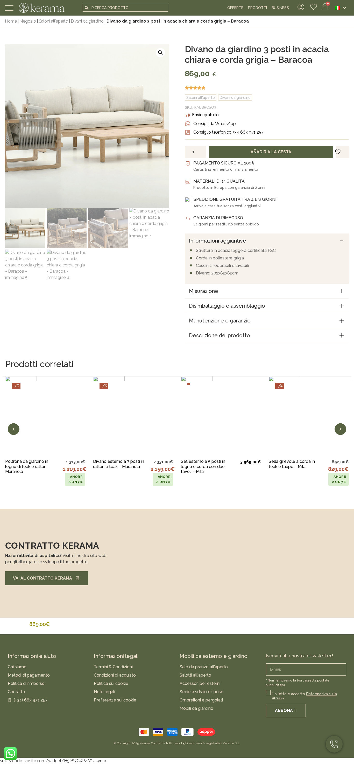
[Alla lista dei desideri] (76, 445)
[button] (160, 52)
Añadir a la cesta (271, 151)
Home (11, 21)
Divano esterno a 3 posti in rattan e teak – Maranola (118, 464)
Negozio (28, 21)
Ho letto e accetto (304, 695)
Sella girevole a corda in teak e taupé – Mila (292, 464)
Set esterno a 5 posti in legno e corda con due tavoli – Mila (203, 466)
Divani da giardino (87, 21)
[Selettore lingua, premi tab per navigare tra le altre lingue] (340, 7)
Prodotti (257, 8)
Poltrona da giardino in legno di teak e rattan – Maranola (27, 466)
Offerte (235, 8)
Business (280, 8)
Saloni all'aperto (53, 21)
